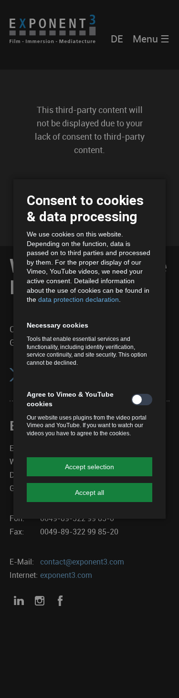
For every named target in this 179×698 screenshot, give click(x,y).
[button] (89, 466)
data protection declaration (78, 299)
